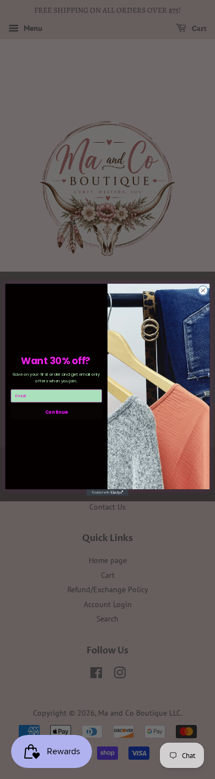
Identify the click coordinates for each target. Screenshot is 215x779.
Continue (56, 411)
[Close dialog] (203, 290)
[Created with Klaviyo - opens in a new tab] (107, 492)
